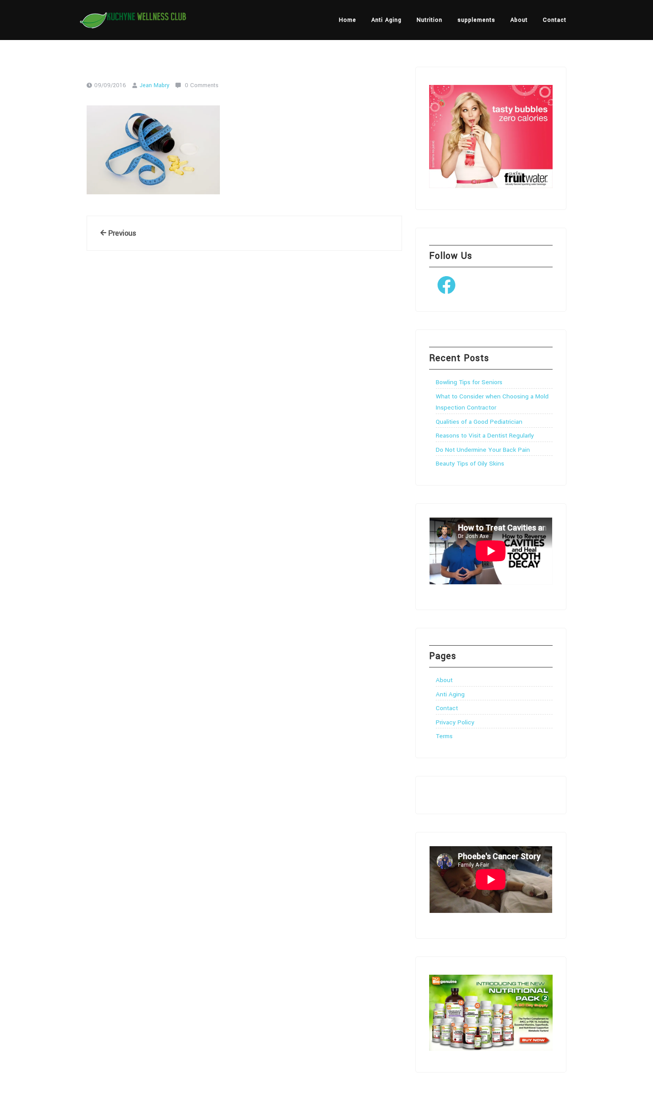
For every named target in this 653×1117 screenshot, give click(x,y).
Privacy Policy (455, 722)
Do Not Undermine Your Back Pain (483, 450)
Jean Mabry (154, 85)
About (519, 20)
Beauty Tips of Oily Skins (470, 463)
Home (347, 20)
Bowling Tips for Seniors (469, 382)
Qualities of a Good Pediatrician (479, 422)
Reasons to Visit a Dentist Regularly (485, 435)
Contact (554, 20)
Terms (444, 736)
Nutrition (429, 20)
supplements (476, 20)
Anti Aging (386, 20)
